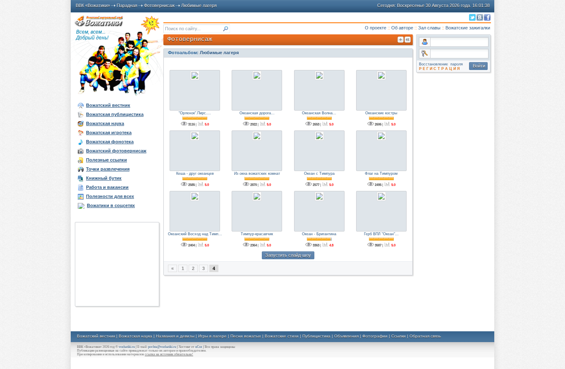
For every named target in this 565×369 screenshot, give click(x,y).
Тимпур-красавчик (257, 234)
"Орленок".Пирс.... (195, 113)
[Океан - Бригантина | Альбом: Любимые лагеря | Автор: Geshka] (319, 196)
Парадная (127, 5)
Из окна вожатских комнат (257, 173)
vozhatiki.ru (127, 347)
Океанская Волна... (319, 113)
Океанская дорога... (257, 113)
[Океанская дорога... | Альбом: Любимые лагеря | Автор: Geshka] (256, 75)
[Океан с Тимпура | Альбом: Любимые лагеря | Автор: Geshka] (319, 135)
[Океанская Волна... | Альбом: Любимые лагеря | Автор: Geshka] (319, 75)
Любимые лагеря (199, 5)
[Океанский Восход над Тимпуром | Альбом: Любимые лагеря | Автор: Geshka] (194, 196)
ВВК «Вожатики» (93, 5)
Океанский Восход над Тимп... (195, 234)
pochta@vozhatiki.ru (162, 347)
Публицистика (316, 336)
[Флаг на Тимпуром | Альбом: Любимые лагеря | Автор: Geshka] (381, 135)
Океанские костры (381, 113)
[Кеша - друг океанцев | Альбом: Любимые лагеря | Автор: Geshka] (194, 135)
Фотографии (375, 336)
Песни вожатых (245, 336)
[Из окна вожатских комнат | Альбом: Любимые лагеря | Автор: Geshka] (256, 135)
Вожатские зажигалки (467, 27)
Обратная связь (425, 336)
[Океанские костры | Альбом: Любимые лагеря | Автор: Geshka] (381, 75)
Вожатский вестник (96, 336)
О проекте (375, 27)
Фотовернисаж (159, 5)
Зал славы (429, 27)
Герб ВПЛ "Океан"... (381, 234)
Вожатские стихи (282, 336)
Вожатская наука (135, 336)
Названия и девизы (175, 336)
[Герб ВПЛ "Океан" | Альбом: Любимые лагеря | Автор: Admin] (381, 196)
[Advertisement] (117, 264)
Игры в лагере (212, 336)
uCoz (198, 347)
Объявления (346, 336)
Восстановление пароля (441, 64)
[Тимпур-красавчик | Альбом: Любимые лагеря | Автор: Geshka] (256, 196)
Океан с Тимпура (319, 173)
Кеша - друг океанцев (195, 173)
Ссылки (398, 336)
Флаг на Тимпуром (381, 173)
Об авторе (402, 27)
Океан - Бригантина (319, 234)
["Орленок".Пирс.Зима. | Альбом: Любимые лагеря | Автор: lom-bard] (194, 75)
